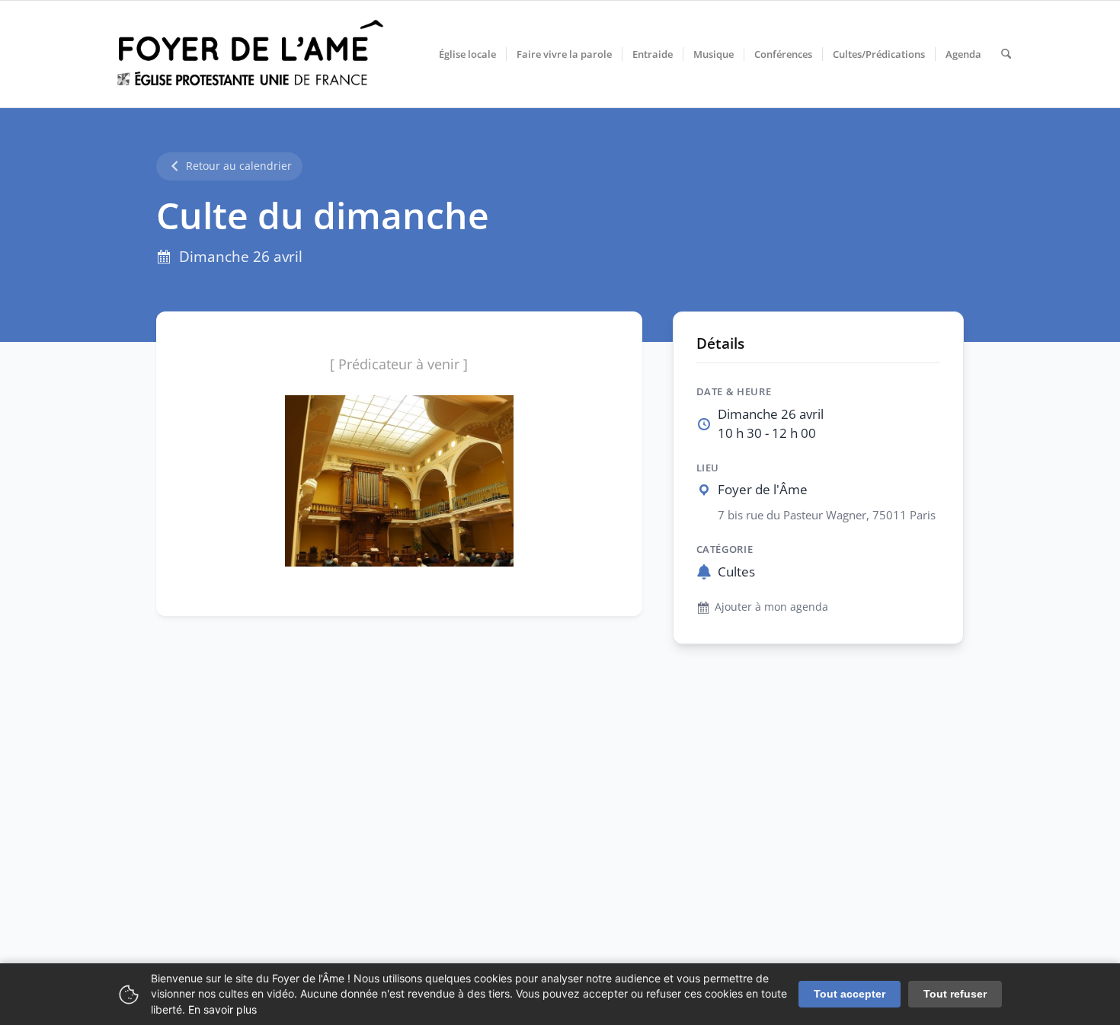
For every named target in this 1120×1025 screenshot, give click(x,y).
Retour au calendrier (239, 165)
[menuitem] (467, 54)
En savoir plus (222, 1009)
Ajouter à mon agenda (771, 606)
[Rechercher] (1006, 54)
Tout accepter (849, 994)
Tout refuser (955, 994)
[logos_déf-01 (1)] (251, 54)
